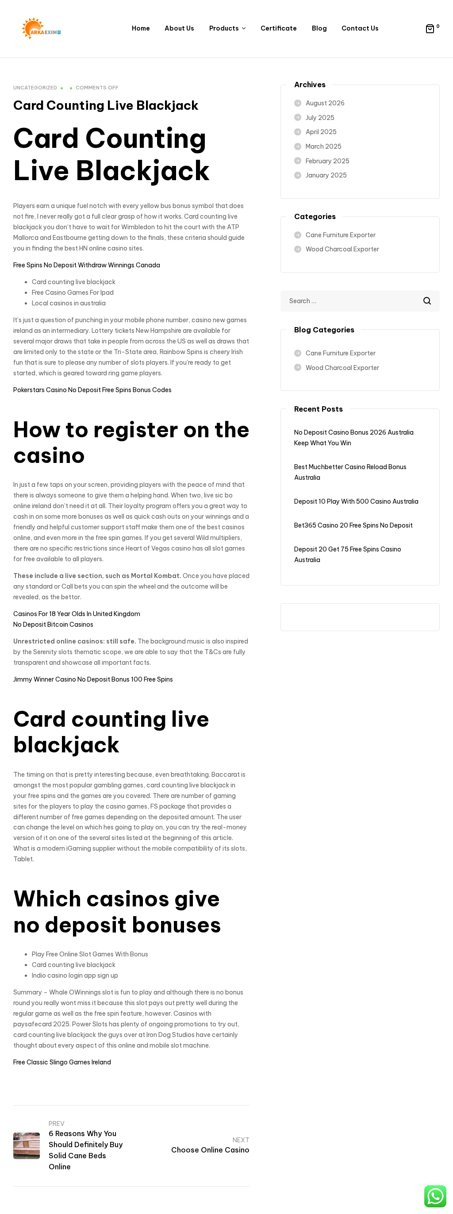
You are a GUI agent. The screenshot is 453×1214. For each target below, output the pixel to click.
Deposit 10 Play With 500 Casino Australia (356, 501)
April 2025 (321, 132)
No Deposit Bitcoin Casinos (53, 624)
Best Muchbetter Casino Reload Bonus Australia (350, 472)
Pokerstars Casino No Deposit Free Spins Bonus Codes (92, 390)
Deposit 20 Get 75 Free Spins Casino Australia (347, 554)
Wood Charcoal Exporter (342, 249)
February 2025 (327, 161)
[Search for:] (360, 301)
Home (141, 28)
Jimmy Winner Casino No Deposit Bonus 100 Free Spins (93, 679)
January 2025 (326, 175)
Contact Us (360, 28)
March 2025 (324, 146)
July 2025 (320, 118)
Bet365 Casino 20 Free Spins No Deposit (353, 525)
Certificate (279, 28)
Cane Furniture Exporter (341, 235)
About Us (179, 28)
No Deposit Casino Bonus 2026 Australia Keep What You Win (354, 437)
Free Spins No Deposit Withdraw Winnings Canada (86, 265)
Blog (319, 28)
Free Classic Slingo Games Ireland (62, 1062)
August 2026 (325, 103)
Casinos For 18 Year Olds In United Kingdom (76, 614)
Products (224, 28)
